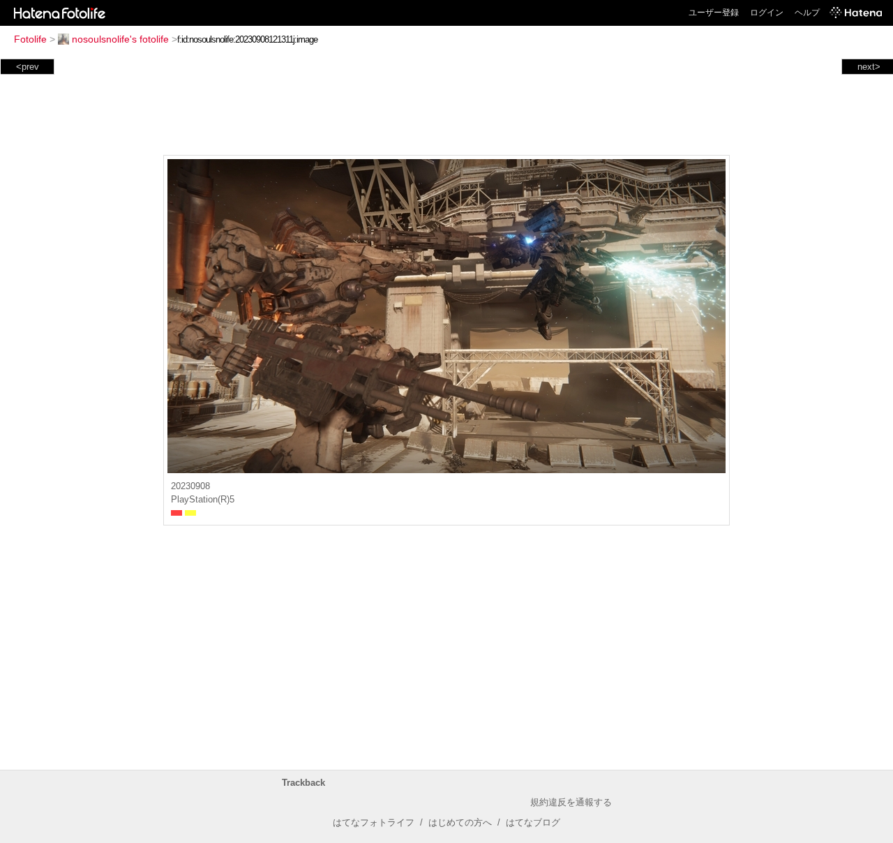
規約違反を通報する (571, 802)
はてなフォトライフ (373, 822)
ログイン (766, 12)
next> (868, 66)
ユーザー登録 (714, 12)
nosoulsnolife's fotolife (120, 39)
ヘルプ (807, 12)
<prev (27, 66)
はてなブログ (533, 822)
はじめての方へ (460, 822)
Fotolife (30, 39)
